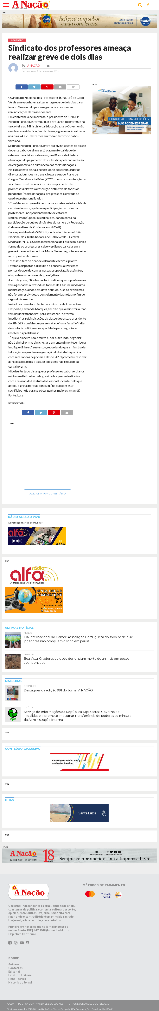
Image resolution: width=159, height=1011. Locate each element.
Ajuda (10, 1003)
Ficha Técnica (17, 978)
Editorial (14, 971)
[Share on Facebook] (22, 86)
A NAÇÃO (33, 65)
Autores (13, 964)
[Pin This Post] (47, 86)
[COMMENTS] (73, 86)
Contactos (15, 968)
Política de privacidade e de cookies (40, 1003)
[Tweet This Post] (34, 86)
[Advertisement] (47, 455)
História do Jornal (20, 982)
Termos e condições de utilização (88, 1003)
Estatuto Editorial (20, 975)
